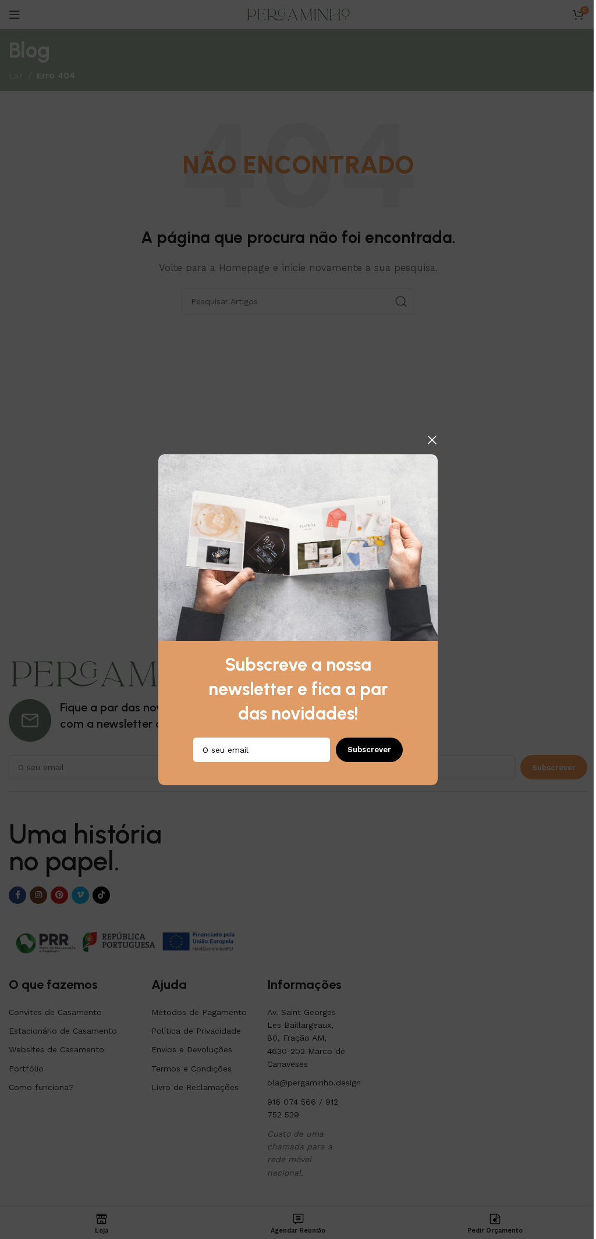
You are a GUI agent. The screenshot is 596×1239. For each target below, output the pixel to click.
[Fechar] (431, 439)
